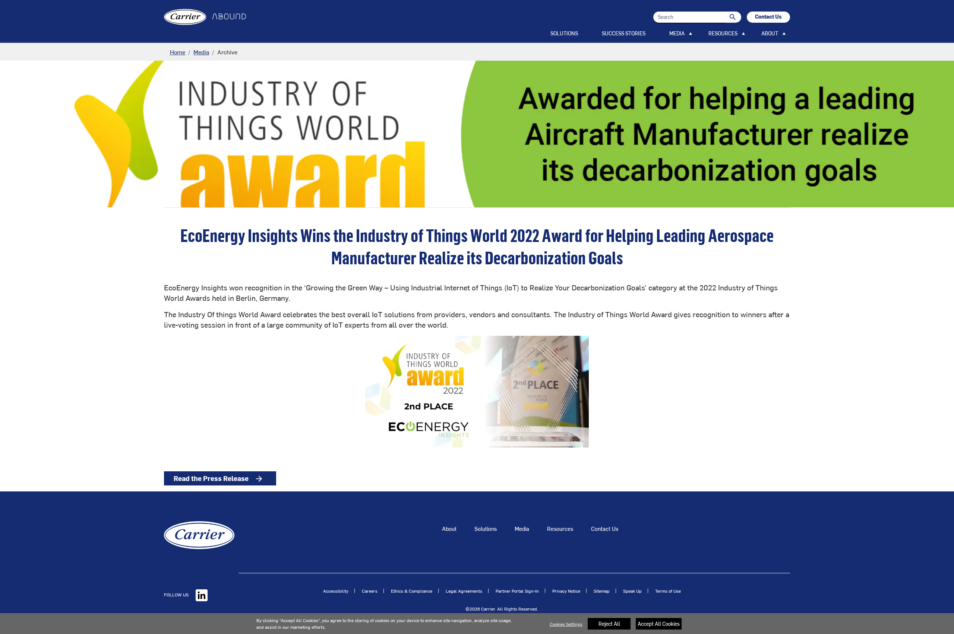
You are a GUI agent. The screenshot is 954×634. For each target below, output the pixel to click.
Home (177, 52)
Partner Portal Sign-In (517, 591)
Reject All (609, 623)
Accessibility (335, 591)
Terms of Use (668, 591)
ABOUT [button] (769, 33)
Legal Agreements (464, 591)
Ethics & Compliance (411, 591)
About (449, 528)
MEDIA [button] (677, 33)
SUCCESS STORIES (623, 33)
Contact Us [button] (768, 16)
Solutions (485, 528)
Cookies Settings (566, 624)
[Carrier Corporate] (199, 534)
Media (201, 52)
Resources (560, 528)
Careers (370, 591)
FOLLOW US (177, 595)
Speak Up (632, 591)
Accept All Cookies (659, 623)
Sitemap (602, 591)
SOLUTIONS (564, 33)
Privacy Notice (566, 591)
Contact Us (604, 528)
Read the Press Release (218, 478)
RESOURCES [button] (722, 33)
